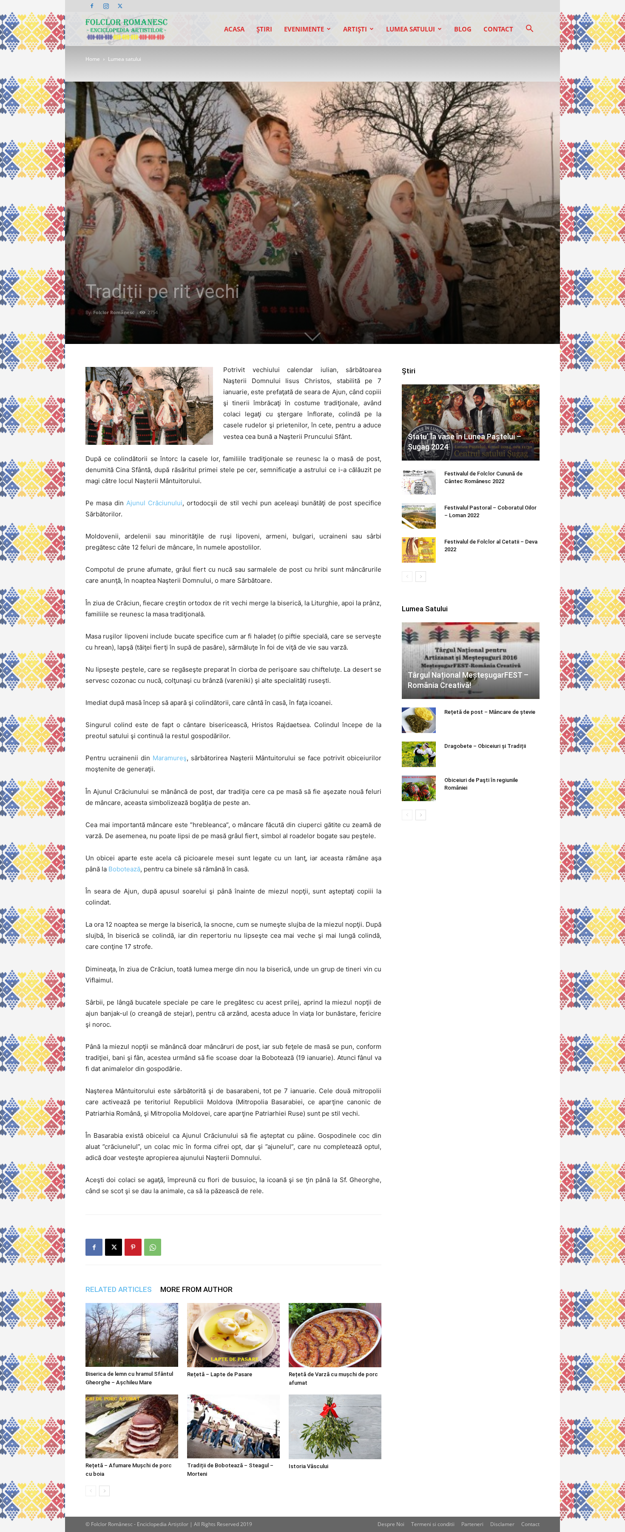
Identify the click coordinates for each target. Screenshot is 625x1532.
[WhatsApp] (152, 1247)
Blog (463, 29)
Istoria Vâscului (308, 1466)
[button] (529, 30)
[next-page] (104, 1491)
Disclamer (502, 1524)
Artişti (355, 29)
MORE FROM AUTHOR (196, 1289)
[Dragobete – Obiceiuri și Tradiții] (419, 754)
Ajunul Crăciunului (154, 503)
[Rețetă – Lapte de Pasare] (233, 1335)
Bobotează (124, 869)
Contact (498, 29)
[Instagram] (105, 6)
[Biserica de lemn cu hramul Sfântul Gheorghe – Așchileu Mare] (131, 1335)
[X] (120, 6)
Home (92, 59)
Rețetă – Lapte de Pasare (219, 1374)
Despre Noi (391, 1524)
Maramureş (170, 758)
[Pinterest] (133, 1247)
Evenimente (304, 29)
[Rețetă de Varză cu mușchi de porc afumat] (335, 1335)
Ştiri (264, 29)
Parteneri (472, 1524)
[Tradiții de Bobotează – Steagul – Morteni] (233, 1426)
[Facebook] (91, 6)
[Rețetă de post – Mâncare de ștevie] (419, 720)
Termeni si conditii (433, 1524)
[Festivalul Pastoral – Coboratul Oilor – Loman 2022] (419, 516)
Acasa (234, 29)
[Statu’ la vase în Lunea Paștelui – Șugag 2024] (471, 422)
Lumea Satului (410, 29)
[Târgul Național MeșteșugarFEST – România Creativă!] (471, 660)
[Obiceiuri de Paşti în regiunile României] (419, 788)
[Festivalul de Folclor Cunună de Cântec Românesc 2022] (419, 482)
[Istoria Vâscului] (335, 1427)
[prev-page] (90, 1491)
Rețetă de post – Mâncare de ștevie (489, 712)
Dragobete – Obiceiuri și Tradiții (485, 746)
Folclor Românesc (113, 312)
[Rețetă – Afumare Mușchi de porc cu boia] (131, 1426)
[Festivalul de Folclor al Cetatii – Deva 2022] (419, 550)
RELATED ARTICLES (118, 1289)
